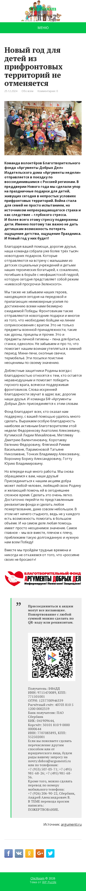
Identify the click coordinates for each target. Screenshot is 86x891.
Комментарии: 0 (48, 91)
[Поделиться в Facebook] (8, 853)
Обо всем (27, 91)
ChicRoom (43, 8)
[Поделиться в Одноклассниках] (29, 853)
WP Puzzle (49, 882)
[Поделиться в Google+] (40, 853)
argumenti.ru (71, 824)
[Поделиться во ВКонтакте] (19, 853)
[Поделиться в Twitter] (50, 853)
